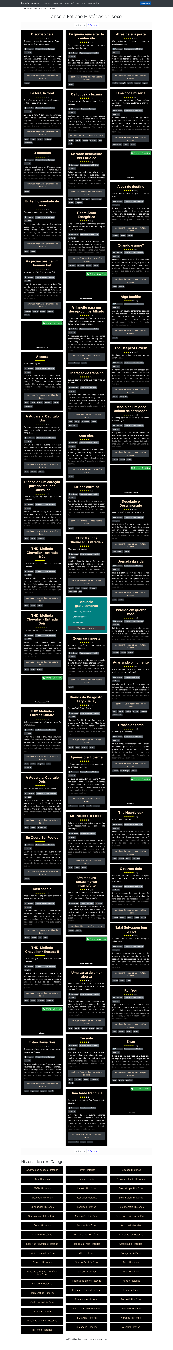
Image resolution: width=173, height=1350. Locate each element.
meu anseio (42, 889)
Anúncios (74, 3)
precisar (129, 1080)
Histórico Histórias (42, 1329)
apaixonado (73, 425)
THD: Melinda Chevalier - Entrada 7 (86, 540)
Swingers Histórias (131, 1253)
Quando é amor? (131, 245)
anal (70, 144)
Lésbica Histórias (86, 1207)
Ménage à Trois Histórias (86, 1243)
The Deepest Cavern (130, 348)
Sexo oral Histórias (130, 1225)
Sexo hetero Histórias (88, 388)
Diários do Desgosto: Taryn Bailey (86, 699)
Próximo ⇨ (92, 25)
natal (129, 980)
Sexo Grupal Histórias (131, 1188)
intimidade (28, 143)
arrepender (73, 592)
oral (100, 140)
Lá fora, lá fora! (42, 93)
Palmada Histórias (86, 1271)
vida (114, 600)
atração (123, 83)
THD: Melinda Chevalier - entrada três (42, 553)
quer (77, 747)
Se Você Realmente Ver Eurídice (86, 156)
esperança (34, 1091)
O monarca (42, 153)
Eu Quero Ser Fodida (42, 838)
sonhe (40, 605)
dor (40, 937)
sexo (48, 764)
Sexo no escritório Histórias (131, 1216)
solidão (39, 402)
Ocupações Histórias (86, 1262)
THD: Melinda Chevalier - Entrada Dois (42, 619)
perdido (84, 588)
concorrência (96, 199)
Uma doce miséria (130, 93)
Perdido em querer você (131, 612)
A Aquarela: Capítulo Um (42, 418)
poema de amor (74, 363)
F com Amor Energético (86, 215)
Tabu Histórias (131, 1262)
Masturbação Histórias (86, 1234)
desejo (33, 139)
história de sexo (30, 3)
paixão (85, 140)
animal (115, 459)
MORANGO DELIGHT (86, 816)
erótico (135, 711)
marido (71, 931)
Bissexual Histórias (42, 1197)
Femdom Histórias (42, 1283)
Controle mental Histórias (42, 1216)
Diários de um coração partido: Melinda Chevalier (42, 486)
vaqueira (144, 711)
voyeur (144, 83)
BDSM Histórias (42, 1188)
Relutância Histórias (87, 1317)
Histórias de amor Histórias (46, 438)
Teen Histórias (131, 1271)
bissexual (27, 767)
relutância (85, 422)
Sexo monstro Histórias (131, 1207)
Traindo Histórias (130, 1280)
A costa (42, 357)
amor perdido (117, 551)
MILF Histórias (86, 1253)
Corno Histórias (42, 1225)
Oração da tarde (131, 725)
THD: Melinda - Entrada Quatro (42, 713)
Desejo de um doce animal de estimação (130, 409)
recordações (42, 827)
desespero (28, 406)
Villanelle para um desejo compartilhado (86, 309)
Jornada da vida (131, 561)
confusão (50, 1000)
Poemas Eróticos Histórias (45, 845)
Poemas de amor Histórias (45, 49)
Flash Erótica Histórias (42, 1292)
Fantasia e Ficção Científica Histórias (42, 1273)
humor (26, 315)
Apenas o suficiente (86, 757)
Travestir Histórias (131, 1299)
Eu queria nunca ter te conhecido (86, 36)
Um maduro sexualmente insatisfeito (86, 882)
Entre (131, 1042)
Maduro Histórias (87, 903)
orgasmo (93, 140)
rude (77, 588)
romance (34, 472)
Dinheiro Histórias (42, 1234)
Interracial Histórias (88, 109)
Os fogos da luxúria (86, 94)
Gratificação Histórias (42, 1302)
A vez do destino (130, 187)
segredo (99, 1028)
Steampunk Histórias (130, 1243)
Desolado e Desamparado (131, 503)
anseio (26, 83)
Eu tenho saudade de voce (42, 203)
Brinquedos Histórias (42, 1207)
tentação (27, 311)
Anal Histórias (42, 1179)
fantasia (50, 311)
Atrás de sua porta (131, 34)
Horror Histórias (86, 1169)
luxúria (35, 311)
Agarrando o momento (131, 662)
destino (115, 235)
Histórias (46, 3)
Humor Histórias (86, 1179)
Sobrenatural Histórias (131, 1234)
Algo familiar (131, 297)
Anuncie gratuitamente (86, 604)
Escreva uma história (89, 3)
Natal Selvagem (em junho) (131, 929)
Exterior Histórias (42, 1262)
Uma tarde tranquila (86, 1093)
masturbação (73, 1142)
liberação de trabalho (86, 373)
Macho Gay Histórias (86, 1216)
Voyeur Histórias (131, 1327)
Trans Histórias (131, 1290)
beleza (115, 917)
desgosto (48, 402)
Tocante (86, 1038)
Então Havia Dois (42, 1042)
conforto (48, 139)
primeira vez (73, 806)
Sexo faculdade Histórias (131, 1179)
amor (26, 139)
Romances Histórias (86, 1327)
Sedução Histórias (131, 1169)
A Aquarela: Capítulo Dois (42, 780)
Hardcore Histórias (42, 1311)
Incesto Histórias (86, 1188)
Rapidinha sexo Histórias (86, 1308)
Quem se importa (87, 638)
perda (33, 402)
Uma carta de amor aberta (86, 975)
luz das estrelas (86, 487)
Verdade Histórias (131, 1317)
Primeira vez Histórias (86, 1299)
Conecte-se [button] (145, 3)
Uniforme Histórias (131, 1308)
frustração (94, 1079)
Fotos (66, 3)
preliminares (117, 715)
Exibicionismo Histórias (42, 1253)
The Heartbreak (130, 813)
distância (80, 265)
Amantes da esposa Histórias (42, 1169)
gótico (143, 917)
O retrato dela (131, 869)
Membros (57, 3)
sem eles (86, 435)
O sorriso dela (42, 34)
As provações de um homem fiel (42, 263)
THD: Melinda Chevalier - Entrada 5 (42, 950)
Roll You (130, 990)
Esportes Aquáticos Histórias (42, 1243)
